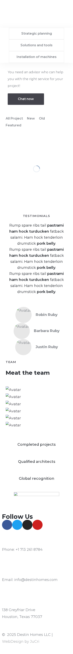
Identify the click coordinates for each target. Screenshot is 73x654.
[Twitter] (17, 525)
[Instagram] (27, 525)
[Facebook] (7, 525)
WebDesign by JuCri (20, 641)
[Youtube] (37, 525)
